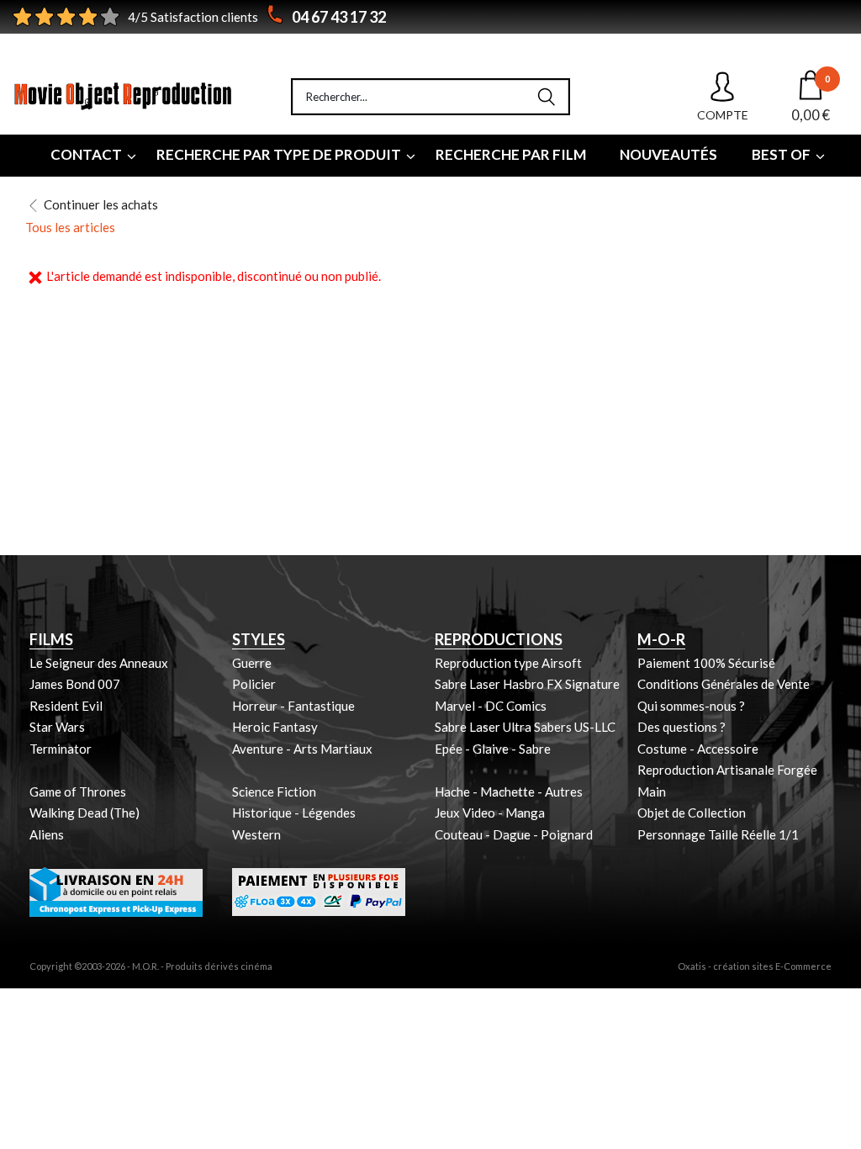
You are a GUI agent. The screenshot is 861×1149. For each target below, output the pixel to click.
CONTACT (86, 154)
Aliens (46, 834)
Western (256, 834)
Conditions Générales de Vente (723, 683)
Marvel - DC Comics (491, 705)
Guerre (252, 662)
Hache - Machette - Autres (509, 791)
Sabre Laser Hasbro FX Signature (527, 683)
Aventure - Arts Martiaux (302, 748)
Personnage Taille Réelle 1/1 (718, 834)
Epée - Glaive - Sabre (493, 748)
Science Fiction (274, 791)
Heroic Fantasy (275, 726)
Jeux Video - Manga (490, 812)
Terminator (60, 748)
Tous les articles (70, 227)
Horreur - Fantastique (293, 705)
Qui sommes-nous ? (691, 705)
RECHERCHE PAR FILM (511, 154)
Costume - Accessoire (697, 748)
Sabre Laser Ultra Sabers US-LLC (525, 726)
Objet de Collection (691, 812)
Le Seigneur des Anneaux (98, 662)
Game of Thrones (77, 791)
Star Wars (57, 726)
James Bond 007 (74, 683)
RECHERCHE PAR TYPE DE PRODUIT (278, 154)
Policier (254, 683)
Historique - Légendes (294, 812)
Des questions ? (681, 726)
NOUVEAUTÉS (668, 154)
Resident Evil (66, 705)
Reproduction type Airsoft (508, 662)
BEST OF (781, 154)
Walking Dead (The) (84, 812)
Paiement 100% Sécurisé (706, 662)
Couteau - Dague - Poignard (514, 834)
